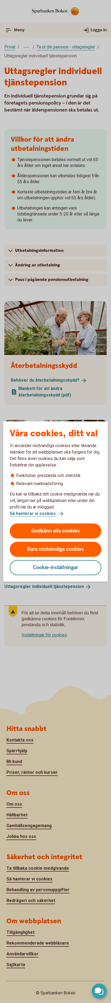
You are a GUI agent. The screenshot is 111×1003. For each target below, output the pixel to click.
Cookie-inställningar (55, 567)
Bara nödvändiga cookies (55, 549)
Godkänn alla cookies (55, 530)
